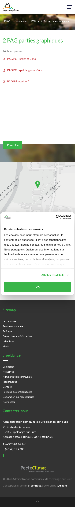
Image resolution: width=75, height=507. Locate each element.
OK (38, 286)
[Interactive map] (37, 188)
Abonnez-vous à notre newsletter (29, 102)
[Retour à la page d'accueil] (11, 7)
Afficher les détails (52, 275)
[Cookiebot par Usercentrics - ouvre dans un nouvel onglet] (55, 217)
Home (7, 20)
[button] (37, 184)
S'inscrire (12, 145)
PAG (33, 21)
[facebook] (3, 455)
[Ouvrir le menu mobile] (69, 7)
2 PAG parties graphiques (33, 40)
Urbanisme (21, 21)
